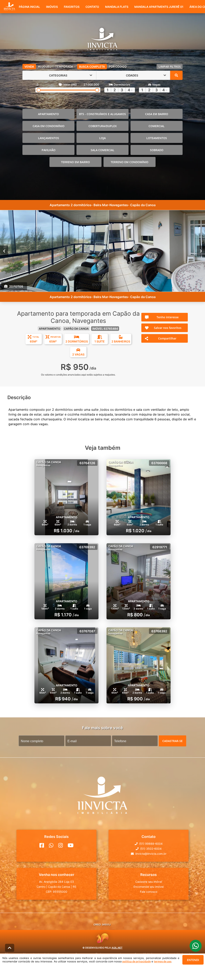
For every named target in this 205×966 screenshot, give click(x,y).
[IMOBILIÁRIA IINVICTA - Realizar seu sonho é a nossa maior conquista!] (102, 39)
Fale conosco (148, 891)
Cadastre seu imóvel (148, 881)
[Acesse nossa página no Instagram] (60, 845)
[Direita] (201, 251)
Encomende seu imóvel (149, 886)
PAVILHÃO (48, 150)
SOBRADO (156, 150)
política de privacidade (136, 961)
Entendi (193, 960)
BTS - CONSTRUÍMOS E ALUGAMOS (102, 114)
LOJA (102, 138)
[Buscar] (176, 75)
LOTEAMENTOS (156, 138)
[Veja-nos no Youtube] (70, 845)
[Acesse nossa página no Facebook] (41, 845)
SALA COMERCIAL (102, 150)
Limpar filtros (170, 66)
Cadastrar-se (172, 741)
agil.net (117, 947)
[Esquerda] (4, 251)
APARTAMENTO (48, 114)
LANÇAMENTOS (48, 138)
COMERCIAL (157, 126)
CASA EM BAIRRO (156, 114)
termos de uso (162, 961)
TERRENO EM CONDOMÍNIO (129, 162)
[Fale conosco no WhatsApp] (51, 845)
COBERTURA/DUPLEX (102, 126)
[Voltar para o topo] (9, 948)
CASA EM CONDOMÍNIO (48, 126)
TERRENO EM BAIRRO (75, 162)
